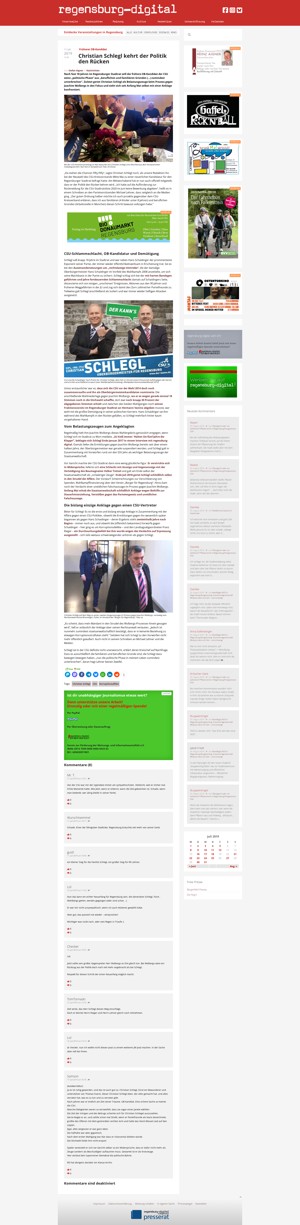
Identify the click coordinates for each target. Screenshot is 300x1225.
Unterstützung (195, 21)
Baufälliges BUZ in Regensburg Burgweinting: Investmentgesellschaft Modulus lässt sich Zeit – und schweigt (211, 595)
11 (212, 850)
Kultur (141, 21)
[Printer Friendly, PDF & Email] (73, 669)
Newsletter (201, 1203)
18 (212, 854)
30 (198, 862)
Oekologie (150, 32)
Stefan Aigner (76, 70)
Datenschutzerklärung (120, 1203)
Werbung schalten (144, 1203)
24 (205, 858)
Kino (174, 32)
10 (205, 850)
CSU (95, 683)
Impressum (99, 1203)
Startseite (70, 21)
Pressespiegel (185, 1203)
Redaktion (165, 21)
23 (198, 858)
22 (190, 858)
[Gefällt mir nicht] (68, 803)
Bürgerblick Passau (197, 889)
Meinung (118, 21)
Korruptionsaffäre (109, 683)
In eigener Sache (166, 1203)
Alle (129, 32)
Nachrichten (94, 21)
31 (205, 862)
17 (205, 854)
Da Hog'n (192, 894)
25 (212, 858)
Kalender (217, 21)
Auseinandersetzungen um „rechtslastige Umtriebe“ (106, 268)
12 (220, 850)
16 (198, 854)
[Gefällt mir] (68, 799)
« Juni (192, 866)
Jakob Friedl (197, 748)
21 (235, 854)
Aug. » (233, 866)
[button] (67, 674)
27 (227, 858)
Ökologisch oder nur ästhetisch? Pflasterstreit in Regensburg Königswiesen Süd (213, 429)
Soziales (164, 32)
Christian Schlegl (81, 683)
